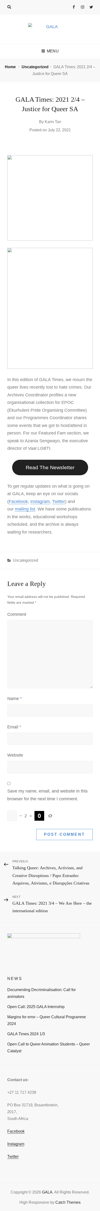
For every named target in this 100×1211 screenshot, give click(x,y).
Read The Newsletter (50, 467)
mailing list (25, 509)
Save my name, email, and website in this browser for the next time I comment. (47, 795)
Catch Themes (68, 1202)
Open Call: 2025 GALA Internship (36, 1007)
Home (11, 67)
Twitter (58, 501)
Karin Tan (53, 122)
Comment (16, 614)
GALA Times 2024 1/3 (26, 1034)
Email (14, 727)
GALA (47, 1192)
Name (14, 698)
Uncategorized (35, 67)
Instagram (40, 501)
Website (15, 755)
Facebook (18, 501)
